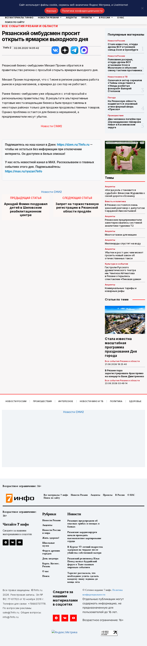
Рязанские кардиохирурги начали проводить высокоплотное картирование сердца (84, 537)
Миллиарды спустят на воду (123, 243)
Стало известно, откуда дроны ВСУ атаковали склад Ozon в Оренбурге (123, 47)
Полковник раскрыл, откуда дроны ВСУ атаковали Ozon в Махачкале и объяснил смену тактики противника (125, 65)
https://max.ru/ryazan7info (23, 171)
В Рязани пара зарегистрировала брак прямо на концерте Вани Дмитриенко (124, 373)
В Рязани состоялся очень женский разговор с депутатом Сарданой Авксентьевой (125, 207)
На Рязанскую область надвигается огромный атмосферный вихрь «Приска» (122, 105)
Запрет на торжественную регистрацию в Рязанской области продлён (77, 207)
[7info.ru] (18, 498)
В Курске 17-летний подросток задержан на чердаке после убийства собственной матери (85, 549)
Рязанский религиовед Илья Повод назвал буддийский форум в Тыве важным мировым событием (83, 563)
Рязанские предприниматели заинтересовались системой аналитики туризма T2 (123, 222)
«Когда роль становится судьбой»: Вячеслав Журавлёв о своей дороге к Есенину (125, 192)
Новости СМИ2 (51, 126)
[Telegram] (6, 542)
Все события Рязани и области (30, 26)
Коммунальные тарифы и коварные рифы (120, 290)
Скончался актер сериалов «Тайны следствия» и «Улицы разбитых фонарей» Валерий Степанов (125, 86)
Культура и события (116, 264)
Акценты (110, 187)
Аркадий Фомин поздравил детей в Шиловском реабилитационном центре (25, 209)
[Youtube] (19, 542)
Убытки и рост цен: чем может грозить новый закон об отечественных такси (124, 255)
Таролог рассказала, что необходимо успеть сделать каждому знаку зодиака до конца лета (83, 577)
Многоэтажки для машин (121, 234)
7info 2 (7, 47)
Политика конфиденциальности (82, 10)
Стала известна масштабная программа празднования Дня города (121, 347)
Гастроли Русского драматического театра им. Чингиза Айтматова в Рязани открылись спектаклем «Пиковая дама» (123, 273)
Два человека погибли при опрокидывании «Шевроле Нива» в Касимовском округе (124, 123)
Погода (112, 98)
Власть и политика (115, 201)
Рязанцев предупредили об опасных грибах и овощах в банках (83, 523)
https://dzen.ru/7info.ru (73, 144)
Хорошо (51, 10)
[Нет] (142, 8)
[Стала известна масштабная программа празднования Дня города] (125, 320)
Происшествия (115, 115)
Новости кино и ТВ (117, 77)
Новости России (116, 41)
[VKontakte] (13, 542)
